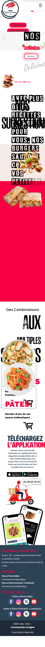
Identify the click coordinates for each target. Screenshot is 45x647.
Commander (18, 25)
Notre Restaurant (18, 31)
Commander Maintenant (31, 56)
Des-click (25, 623)
